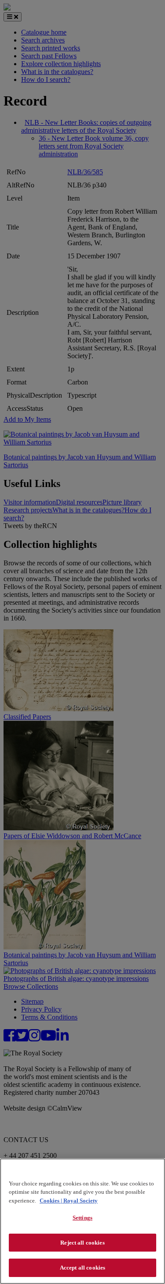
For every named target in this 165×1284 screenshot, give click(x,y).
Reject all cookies (82, 1242)
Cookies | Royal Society (69, 1200)
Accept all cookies (82, 1267)
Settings (82, 1217)
